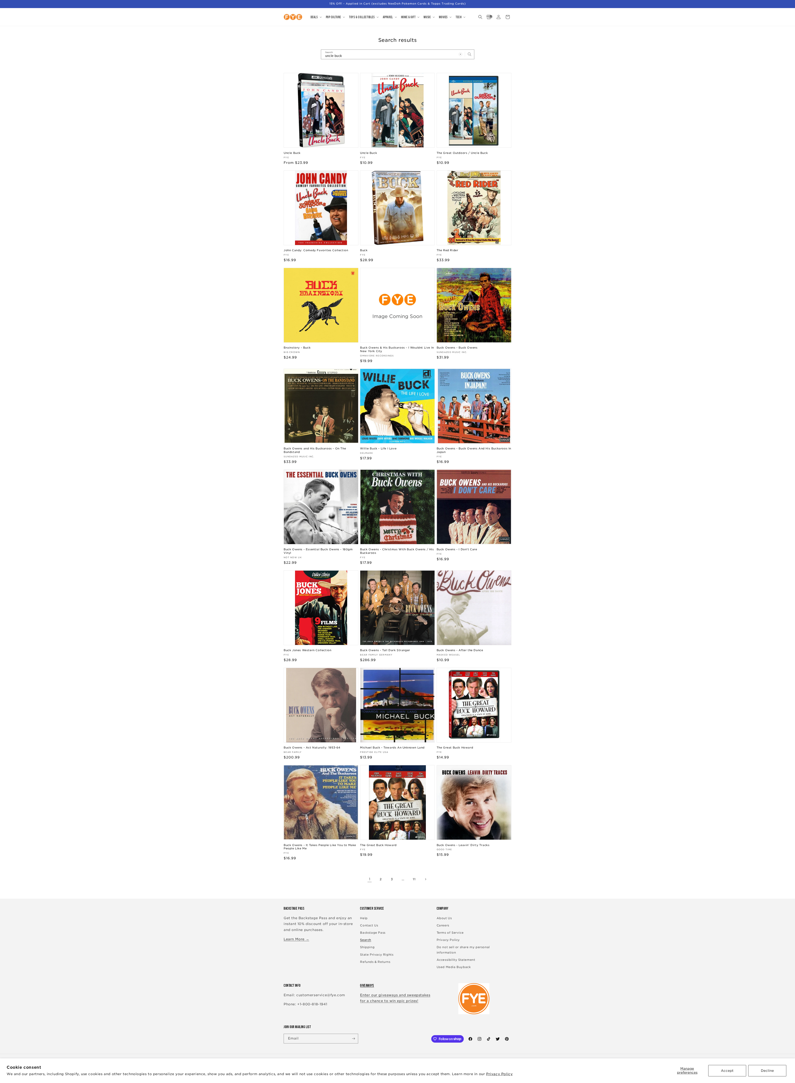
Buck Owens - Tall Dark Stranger (385, 650)
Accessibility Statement (456, 959)
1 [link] (369, 879)
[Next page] (425, 879)
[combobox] (397, 54)
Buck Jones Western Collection (307, 650)
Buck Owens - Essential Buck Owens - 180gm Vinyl (318, 551)
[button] (315, 17)
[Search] (469, 54)
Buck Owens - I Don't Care (457, 549)
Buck (363, 250)
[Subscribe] (353, 1038)
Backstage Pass (372, 932)
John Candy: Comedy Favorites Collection (316, 250)
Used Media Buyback (454, 967)
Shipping (367, 947)
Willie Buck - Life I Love (378, 448)
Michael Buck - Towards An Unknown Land (392, 747)
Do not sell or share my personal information (463, 949)
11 (414, 879)
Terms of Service (450, 932)
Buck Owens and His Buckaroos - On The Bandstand (315, 450)
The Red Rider (447, 250)
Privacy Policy (499, 1074)
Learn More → (296, 939)
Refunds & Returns (375, 961)
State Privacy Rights (376, 954)
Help (363, 918)
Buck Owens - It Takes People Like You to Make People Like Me (320, 847)
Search (365, 940)
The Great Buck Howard (455, 747)
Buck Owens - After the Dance (460, 650)
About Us (444, 918)
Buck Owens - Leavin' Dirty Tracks (463, 845)
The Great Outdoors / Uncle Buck (462, 153)
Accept (727, 1071)
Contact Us (369, 925)
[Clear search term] (460, 54)
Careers (443, 925)
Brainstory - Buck (297, 347)
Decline (767, 1071)
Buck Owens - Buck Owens (457, 347)
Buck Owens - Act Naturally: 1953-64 (312, 747)
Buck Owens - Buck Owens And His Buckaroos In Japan (474, 450)
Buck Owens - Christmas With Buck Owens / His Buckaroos (397, 551)
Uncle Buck (292, 153)
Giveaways (367, 985)
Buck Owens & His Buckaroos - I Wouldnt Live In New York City (397, 349)
